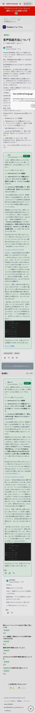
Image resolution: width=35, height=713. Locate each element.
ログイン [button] (15, 101)
